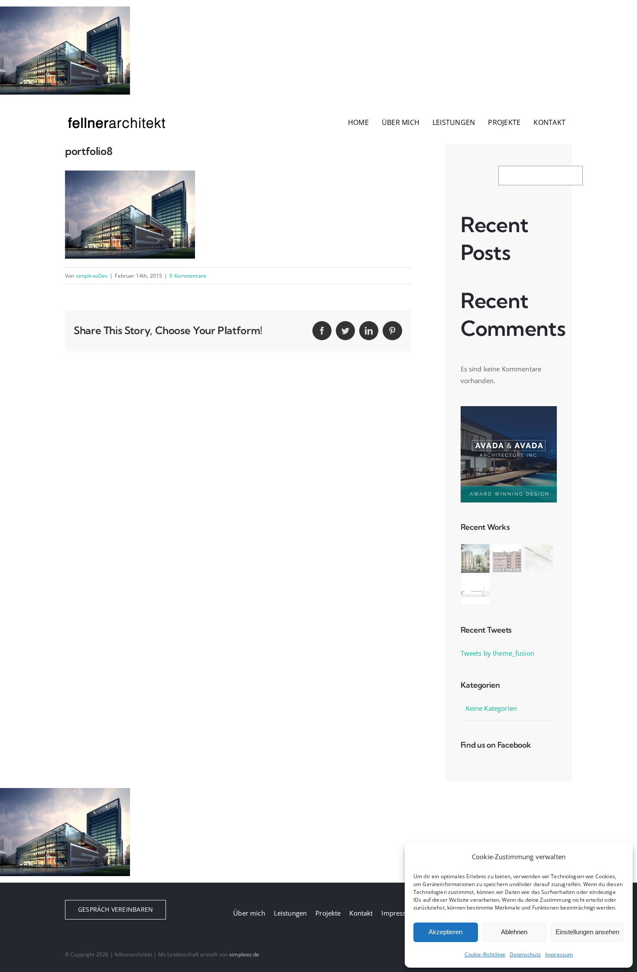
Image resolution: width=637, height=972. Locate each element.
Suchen (486, 175)
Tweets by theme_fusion (497, 653)
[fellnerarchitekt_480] (117, 112)
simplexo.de (244, 954)
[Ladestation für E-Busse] (476, 589)
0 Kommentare (187, 275)
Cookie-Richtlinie (485, 954)
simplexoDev (92, 275)
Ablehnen (514, 932)
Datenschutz (525, 954)
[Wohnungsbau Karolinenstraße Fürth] (476, 558)
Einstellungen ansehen (587, 932)
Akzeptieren (445, 932)
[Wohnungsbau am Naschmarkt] (507, 558)
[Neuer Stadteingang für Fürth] (539, 558)
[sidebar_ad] (509, 409)
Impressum (559, 954)
